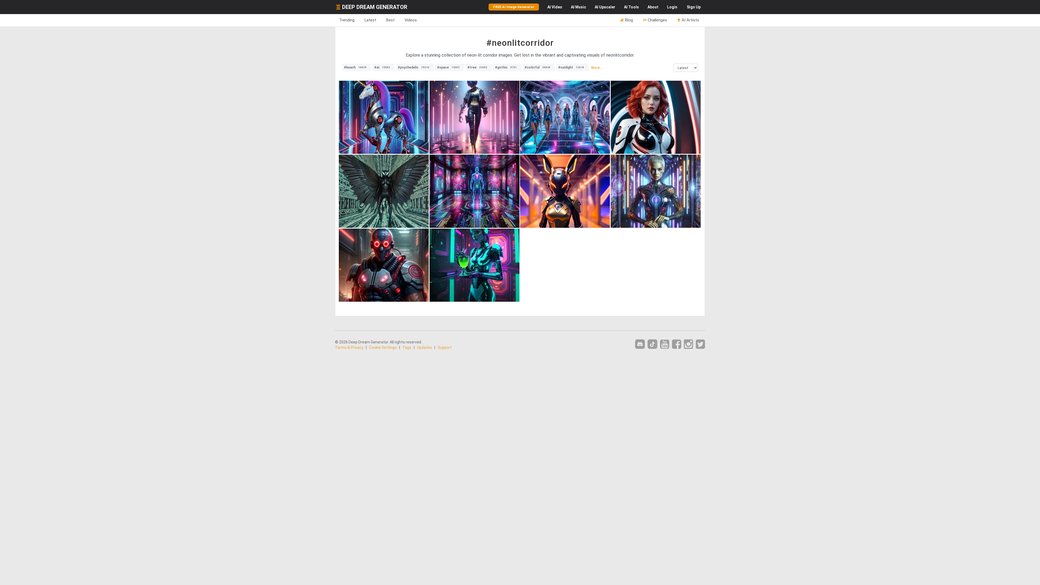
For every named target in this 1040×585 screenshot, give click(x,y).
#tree (477, 67)
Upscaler (605, 7)
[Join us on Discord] (640, 344)
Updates (424, 347)
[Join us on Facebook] (676, 344)
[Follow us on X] (700, 344)
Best (390, 20)
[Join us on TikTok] (652, 344)
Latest (370, 20)
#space (448, 67)
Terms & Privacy (349, 347)
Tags (406, 347)
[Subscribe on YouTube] (664, 344)
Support (445, 347)
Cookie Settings (383, 347)
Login (672, 7)
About (653, 7)
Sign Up (694, 7)
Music (578, 7)
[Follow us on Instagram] (688, 344)
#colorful (537, 67)
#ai (382, 67)
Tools (631, 7)
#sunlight (571, 67)
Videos (411, 20)
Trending (347, 20)
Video (554, 7)
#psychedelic (413, 67)
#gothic (506, 67)
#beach (355, 67)
